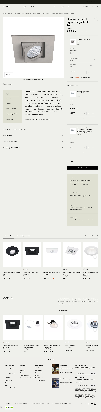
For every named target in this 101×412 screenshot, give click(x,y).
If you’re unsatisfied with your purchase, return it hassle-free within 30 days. (81, 208)
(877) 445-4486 (84, 184)
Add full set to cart (82, 167)
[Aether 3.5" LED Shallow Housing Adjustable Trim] (53, 324)
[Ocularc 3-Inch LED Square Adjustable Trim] (33, 48)
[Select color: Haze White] (26, 269)
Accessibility (8, 403)
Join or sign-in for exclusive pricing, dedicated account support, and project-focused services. (80, 195)
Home (4, 13)
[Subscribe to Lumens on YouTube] (92, 404)
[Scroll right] (95, 257)
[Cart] (97, 6)
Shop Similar (13, 265)
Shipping (7, 382)
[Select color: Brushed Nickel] (23, 269)
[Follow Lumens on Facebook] (82, 404)
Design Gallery (39, 370)
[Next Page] (61, 76)
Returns (6, 385)
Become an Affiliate (40, 372)
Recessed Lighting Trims (38, 13)
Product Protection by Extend (27, 377)
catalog (69, 382)
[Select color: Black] (27, 269)
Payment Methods (24, 375)
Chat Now (12, 368)
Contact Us (7, 377)
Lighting (10, 13)
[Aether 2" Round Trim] (74, 324)
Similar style (8, 236)
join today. (67, 370)
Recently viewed (23, 236)
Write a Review (84, 31)
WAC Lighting (71, 28)
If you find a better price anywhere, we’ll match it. (81, 219)
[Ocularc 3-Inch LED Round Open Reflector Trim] (92, 251)
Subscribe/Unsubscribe (10, 387)
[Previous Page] (58, 76)
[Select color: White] (24, 269)
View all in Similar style (90, 235)
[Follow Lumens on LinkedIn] (95, 404)
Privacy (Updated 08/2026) (21, 403)
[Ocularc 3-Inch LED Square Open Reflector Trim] (32, 251)
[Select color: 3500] (89, 342)
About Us (37, 367)
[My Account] (92, 6)
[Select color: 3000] (87, 342)
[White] (73, 53)
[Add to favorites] (96, 19)
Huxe (44, 275)
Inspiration (22, 370)
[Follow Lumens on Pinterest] (85, 404)
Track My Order (8, 380)
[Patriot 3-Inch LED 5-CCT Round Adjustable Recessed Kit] (33, 324)
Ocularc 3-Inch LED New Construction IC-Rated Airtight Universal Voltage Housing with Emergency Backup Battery (84, 130)
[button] (71, 31)
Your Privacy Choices (40, 380)
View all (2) (8, 74)
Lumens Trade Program (91, 1)
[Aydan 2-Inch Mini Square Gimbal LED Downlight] (52, 251)
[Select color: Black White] (65, 342)
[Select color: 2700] (86, 342)
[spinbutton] (88, 72)
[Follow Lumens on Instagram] (88, 404)
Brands (21, 372)
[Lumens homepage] (7, 7)
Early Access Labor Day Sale (50, 1)
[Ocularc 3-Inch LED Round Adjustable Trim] (12, 251)
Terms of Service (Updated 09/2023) (40, 403)
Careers (37, 375)
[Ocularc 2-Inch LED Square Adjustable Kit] (72, 251)
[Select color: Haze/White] (44, 342)
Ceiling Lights (17, 13)
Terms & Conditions (39, 377)
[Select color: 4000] (90, 342)
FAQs (21, 367)
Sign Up (93, 373)
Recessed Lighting (26, 13)
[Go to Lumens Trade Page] (55, 369)
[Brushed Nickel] (71, 53)
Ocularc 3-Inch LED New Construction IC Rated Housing (84, 92)
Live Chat (74, 184)
